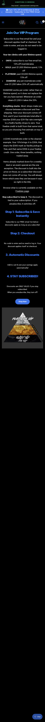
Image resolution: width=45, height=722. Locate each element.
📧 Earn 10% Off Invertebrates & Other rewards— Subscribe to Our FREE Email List (22, 12)
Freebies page (22, 191)
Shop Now (22, 302)
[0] (41, 22)
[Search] (37, 22)
